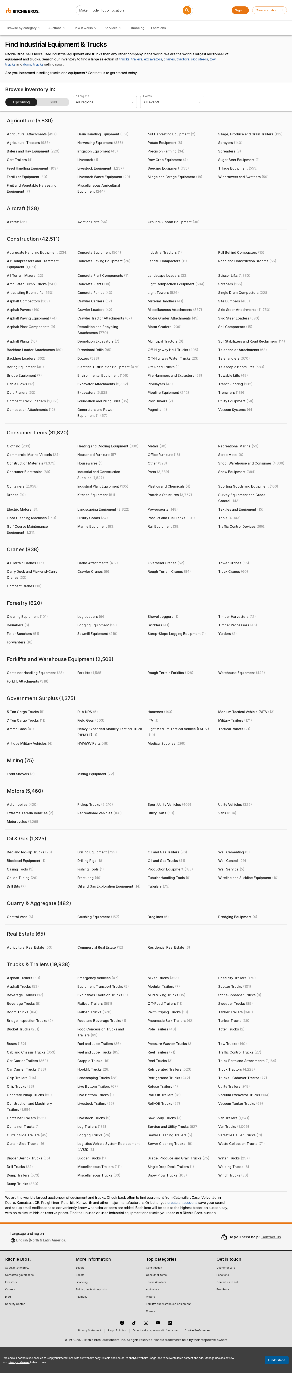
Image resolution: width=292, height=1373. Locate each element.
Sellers (80, 1275)
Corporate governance (19, 1275)
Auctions (55, 28)
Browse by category (22, 28)
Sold (53, 102)
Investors (11, 1282)
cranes (169, 59)
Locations (158, 28)
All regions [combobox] (84, 102)
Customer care (226, 1268)
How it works (83, 28)
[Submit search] (187, 10)
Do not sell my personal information (155, 1331)
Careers (10, 1290)
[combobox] (166, 102)
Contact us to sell (227, 1282)
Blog (8, 1297)
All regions (82, 96)
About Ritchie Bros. (17, 1268)
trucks (124, 59)
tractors (183, 59)
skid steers (199, 59)
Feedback (223, 1290)
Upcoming (21, 102)
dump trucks (33, 64)
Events (147, 96)
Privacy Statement (89, 1331)
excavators (153, 59)
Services (111, 28)
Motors (150, 1297)
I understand (276, 1360)
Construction (154, 1268)
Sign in (240, 10)
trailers (136, 59)
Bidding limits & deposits (91, 1290)
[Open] (200, 102)
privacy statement (18, 1362)
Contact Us (271, 1237)
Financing (137, 28)
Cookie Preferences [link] (197, 1331)
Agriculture (152, 1290)
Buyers (80, 1268)
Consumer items (156, 1275)
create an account (182, 1202)
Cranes (150, 1311)
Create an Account (269, 10)
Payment (81, 1297)
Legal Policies (117, 1331)
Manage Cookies (215, 1358)
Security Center (15, 1304)
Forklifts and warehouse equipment (168, 1304)
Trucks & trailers (156, 1282)
